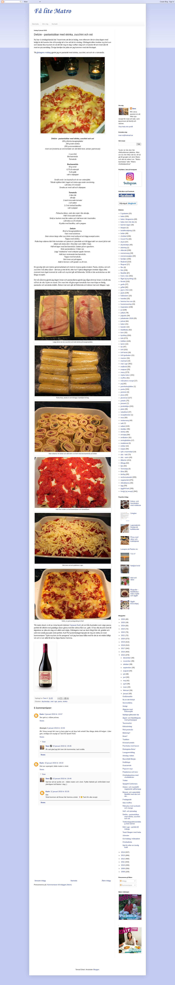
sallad (123, 426)
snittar (123, 446)
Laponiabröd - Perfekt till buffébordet (135, 527)
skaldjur (123, 429)
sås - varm (125, 457)
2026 (123, 619)
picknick (124, 392)
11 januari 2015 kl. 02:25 (60, 791)
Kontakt (55, 24)
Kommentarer (126, 885)
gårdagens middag (43, 52)
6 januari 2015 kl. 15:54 (56, 728)
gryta (122, 293)
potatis (123, 401)
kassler (123, 327)
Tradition (126, 739)
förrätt (123, 281)
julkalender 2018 (127, 318)
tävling (123, 474)
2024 (123, 626)
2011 (123, 862)
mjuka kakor (125, 375)
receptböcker (125, 415)
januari (126, 693)
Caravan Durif (75, 625)
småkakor (124, 437)
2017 (123, 648)
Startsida (35, 24)
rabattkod (124, 412)
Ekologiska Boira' (129, 749)
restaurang (125, 420)
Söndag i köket (128, 756)
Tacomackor (127, 723)
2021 (123, 635)
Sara (47, 746)
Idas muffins (127, 803)
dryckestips (46, 701)
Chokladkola (127, 842)
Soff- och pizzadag (130, 811)
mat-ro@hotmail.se (125, 135)
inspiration (124, 307)
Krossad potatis (128, 743)
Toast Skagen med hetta (132, 832)
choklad (123, 236)
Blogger (96, 969)
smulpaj (123, 435)
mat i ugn (54, 701)
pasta (60, 701)
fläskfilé (123, 273)
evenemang (125, 253)
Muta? (125, 736)
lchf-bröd (124, 352)
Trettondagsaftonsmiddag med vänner (132, 823)
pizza (123, 395)
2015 (123, 655)
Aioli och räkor (133, 579)
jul (121, 310)
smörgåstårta (126, 440)
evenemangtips (126, 256)
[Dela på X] (63, 698)
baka (122, 216)
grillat (123, 287)
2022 (123, 632)
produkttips (125, 406)
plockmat (124, 398)
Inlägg (123, 881)
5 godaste (124, 213)
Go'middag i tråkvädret (131, 839)
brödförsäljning (126, 230)
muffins (123, 378)
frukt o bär (124, 276)
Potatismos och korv (130, 772)
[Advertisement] (72, 859)
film (122, 267)
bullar (123, 233)
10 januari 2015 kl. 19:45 (62, 746)
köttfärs (123, 341)
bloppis (123, 228)
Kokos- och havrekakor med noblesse (135, 503)
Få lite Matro (52, 11)
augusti (126, 671)
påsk (122, 409)
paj (122, 384)
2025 (123, 622)
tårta (122, 471)
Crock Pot (124, 239)
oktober (126, 664)
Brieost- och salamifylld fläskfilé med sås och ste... (131, 794)
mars (125, 687)
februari (126, 690)
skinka (65, 701)
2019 (123, 642)
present (123, 403)
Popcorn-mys (128, 769)
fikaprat (123, 264)
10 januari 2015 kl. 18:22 (54, 763)
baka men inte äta (127, 222)
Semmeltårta (127, 703)
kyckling (124, 335)
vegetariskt (125, 480)
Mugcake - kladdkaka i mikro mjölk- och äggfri (135, 593)
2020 (123, 639)
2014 (123, 852)
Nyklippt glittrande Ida (131, 715)
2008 (123, 872)
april (125, 684)
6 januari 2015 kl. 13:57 (53, 714)
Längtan (133, 513)
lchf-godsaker (126, 355)
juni (124, 677)
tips (122, 466)
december (127, 658)
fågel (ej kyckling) (127, 279)
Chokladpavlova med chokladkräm (130, 776)
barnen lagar (125, 225)
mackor (123, 358)
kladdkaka (124, 330)
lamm (123, 344)
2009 (123, 868)
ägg (122, 486)
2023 (123, 629)
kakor (123, 324)
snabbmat (124, 443)
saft (122, 423)
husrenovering (126, 304)
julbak (123, 313)
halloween (124, 296)
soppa (123, 449)
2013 (123, 855)
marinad (124, 361)
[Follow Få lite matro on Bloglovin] (127, 204)
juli (124, 674)
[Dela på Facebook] (65, 698)
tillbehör (124, 460)
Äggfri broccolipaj (134, 603)
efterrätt (124, 250)
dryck (123, 242)
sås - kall (124, 454)
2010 (123, 865)
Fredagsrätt (127, 799)
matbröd (124, 366)
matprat (123, 369)
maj (124, 680)
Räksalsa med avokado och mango (131, 807)
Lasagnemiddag (129, 752)
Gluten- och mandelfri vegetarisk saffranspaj (132, 788)
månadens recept (127, 381)
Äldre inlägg (106, 881)
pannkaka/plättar (127, 386)
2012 (123, 859)
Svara (42, 721)
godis (123, 284)
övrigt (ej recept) (127, 491)
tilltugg (123, 463)
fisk (122, 270)
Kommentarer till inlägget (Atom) (59, 885)
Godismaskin (127, 696)
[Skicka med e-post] (59, 698)
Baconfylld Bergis (129, 759)
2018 (123, 645)
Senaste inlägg (40, 881)
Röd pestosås (128, 730)
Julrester (126, 835)
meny (123, 372)
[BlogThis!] (61, 698)
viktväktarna (125, 483)
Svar (44, 742)
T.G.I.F (132, 554)
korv (122, 332)
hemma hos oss (127, 301)
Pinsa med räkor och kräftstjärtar (134, 539)
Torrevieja (124, 469)
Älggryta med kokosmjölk (128, 710)
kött (122, 338)
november (127, 661)
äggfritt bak (125, 488)
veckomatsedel (126, 477)
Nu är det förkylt (129, 700)
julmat (123, 321)
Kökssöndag (127, 726)
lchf (122, 349)
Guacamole (127, 765)
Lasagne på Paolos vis (129, 549)
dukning (124, 247)
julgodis (123, 315)
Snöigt (125, 706)
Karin (42, 714)
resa (122, 417)
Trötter (125, 780)
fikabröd (124, 262)
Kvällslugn (126, 762)
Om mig (45, 24)
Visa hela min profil (125, 127)
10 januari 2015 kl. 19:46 (62, 778)
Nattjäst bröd (135, 566)
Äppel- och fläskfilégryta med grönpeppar (132, 719)
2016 (123, 652)
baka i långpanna (127, 219)
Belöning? (126, 733)
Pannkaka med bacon (131, 746)
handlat (123, 298)
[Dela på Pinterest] (68, 698)
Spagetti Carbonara (130, 784)
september (127, 668)
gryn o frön (125, 290)
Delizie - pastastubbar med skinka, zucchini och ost (131, 816)
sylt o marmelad (127, 452)
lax (122, 347)
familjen (123, 259)
